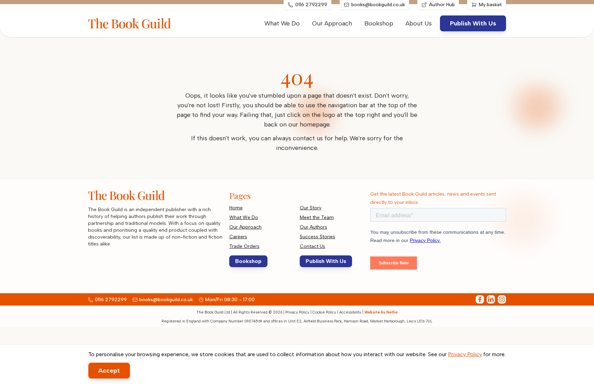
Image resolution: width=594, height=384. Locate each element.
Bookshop (378, 23)
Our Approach (332, 23)
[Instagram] (502, 299)
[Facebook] (480, 299)
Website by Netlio (381, 312)
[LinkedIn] (491, 299)
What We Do (282, 23)
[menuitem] (419, 23)
